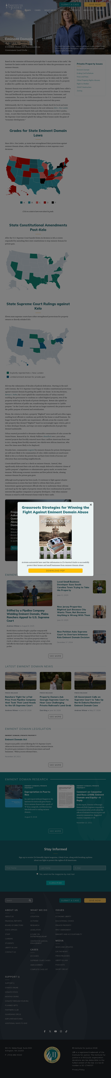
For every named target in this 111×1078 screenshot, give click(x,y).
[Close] (91, 505)
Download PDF (55, 570)
